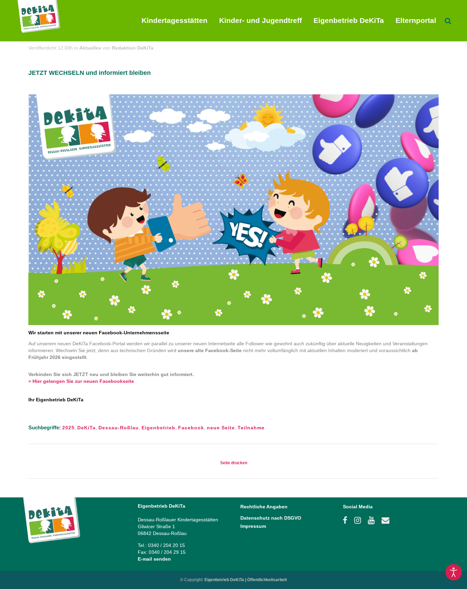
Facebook (191, 427)
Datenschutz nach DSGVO (270, 518)
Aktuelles (90, 48)
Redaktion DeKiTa (133, 48)
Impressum (253, 526)
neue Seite (221, 427)
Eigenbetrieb (158, 427)
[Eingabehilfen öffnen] (453, 572)
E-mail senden (154, 559)
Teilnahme (251, 427)
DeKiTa (86, 427)
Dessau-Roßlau (118, 427)
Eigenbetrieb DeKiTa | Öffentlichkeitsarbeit (245, 579)
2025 (68, 427)
